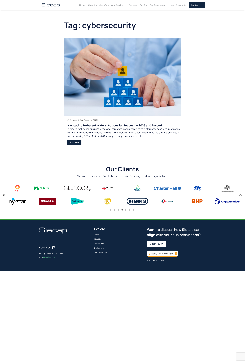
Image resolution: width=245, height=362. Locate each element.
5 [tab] (126, 210)
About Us (92, 5)
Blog (81, 120)
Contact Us (197, 5)
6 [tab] (129, 210)
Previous (4, 195)
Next (240, 195)
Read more (75, 142)
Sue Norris (73, 120)
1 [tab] (111, 210)
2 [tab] (115, 210)
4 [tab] (122, 210)
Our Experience (158, 5)
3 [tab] (118, 210)
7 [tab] (133, 210)
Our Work (104, 5)
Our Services (118, 5)
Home (82, 5)
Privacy (163, 260)
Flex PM (144, 5)
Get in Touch (156, 243)
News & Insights (178, 5)
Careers (133, 5)
